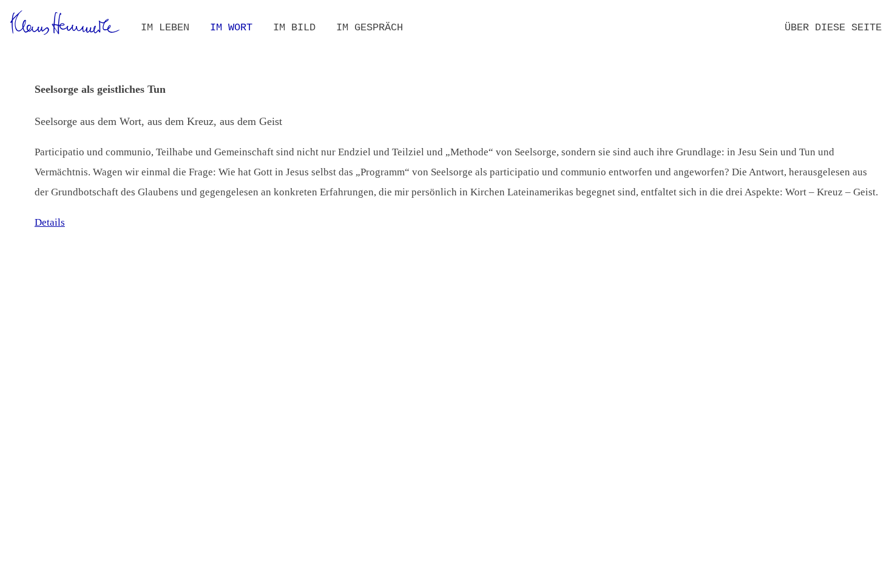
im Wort (231, 27)
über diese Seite (833, 27)
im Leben (165, 27)
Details (50, 222)
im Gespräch (369, 27)
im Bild (294, 27)
